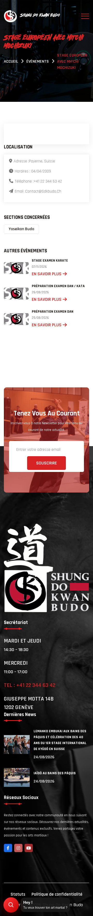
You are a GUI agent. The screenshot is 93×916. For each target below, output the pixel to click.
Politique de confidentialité (57, 894)
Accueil (11, 61)
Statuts (18, 894)
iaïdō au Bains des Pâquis (55, 773)
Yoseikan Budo (21, 229)
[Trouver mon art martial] (11, 905)
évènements (37, 61)
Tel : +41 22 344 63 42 (29, 685)
